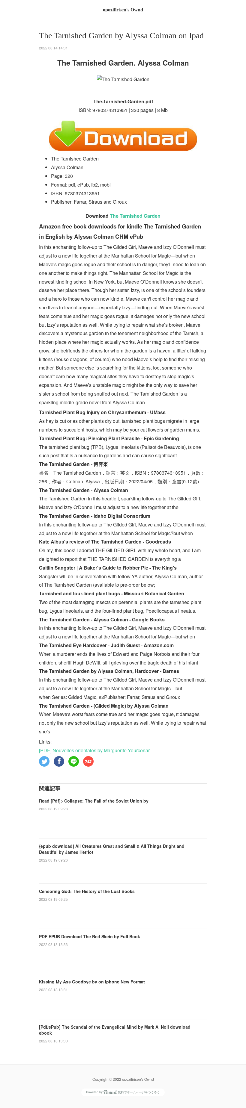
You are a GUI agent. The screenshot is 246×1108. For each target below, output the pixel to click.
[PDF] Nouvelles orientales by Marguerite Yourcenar (94, 750)
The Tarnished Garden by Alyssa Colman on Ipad (121, 35)
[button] (44, 761)
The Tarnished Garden (135, 215)
